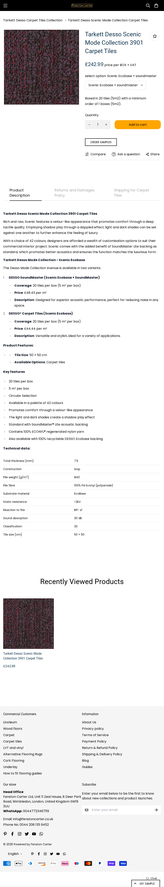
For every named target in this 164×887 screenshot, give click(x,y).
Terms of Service (95, 735)
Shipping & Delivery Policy (102, 754)
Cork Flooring (13, 760)
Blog (85, 760)
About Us (89, 722)
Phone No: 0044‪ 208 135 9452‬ (26, 824)
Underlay (10, 767)
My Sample (147, 884)
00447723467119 (36, 811)
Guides (87, 767)
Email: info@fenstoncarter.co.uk (28, 819)
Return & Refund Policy (100, 747)
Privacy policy (93, 728)
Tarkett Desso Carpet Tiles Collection (32, 20)
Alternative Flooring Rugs (22, 754)
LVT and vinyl (13, 747)
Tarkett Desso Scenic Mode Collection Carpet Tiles (108, 20)
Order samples (101, 142)
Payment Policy (94, 741)
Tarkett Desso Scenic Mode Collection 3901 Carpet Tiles (23, 656)
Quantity (92, 115)
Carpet (9, 735)
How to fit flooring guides (22, 773)
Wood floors (12, 728)
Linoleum (10, 722)
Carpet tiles (12, 741)
